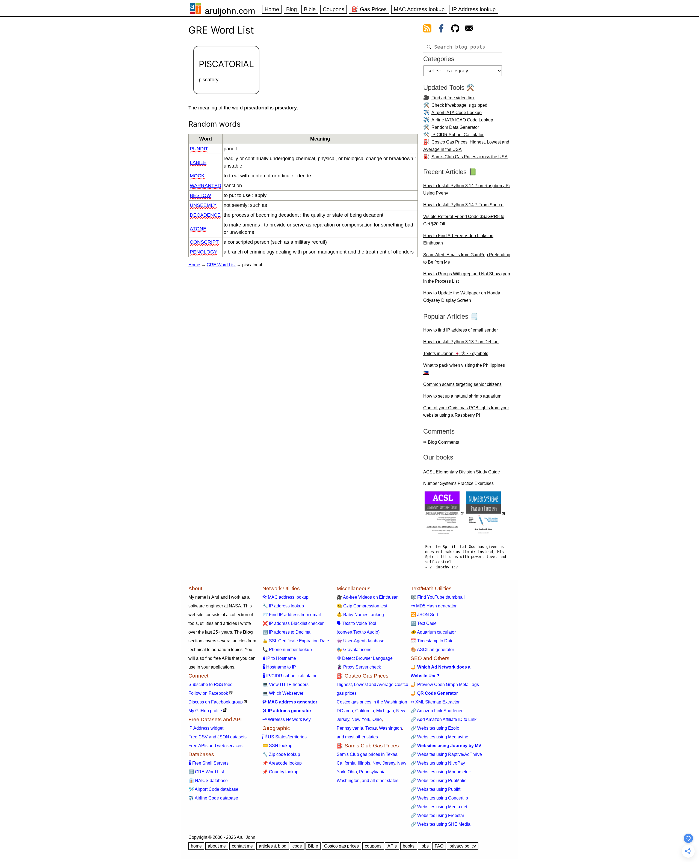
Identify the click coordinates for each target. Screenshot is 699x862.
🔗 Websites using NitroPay (438, 763)
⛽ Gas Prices (369, 9)
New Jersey (383, 763)
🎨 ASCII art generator (432, 649)
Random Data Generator (455, 127)
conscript (204, 242)
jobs (424, 846)
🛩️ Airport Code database (213, 789)
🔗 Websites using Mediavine (439, 737)
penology (203, 252)
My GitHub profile (205, 710)
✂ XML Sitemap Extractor (435, 702)
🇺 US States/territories (284, 737)
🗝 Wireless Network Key (286, 719)
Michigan (385, 710)
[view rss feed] (427, 29)
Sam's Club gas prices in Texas (367, 754)
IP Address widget (205, 728)
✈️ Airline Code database (213, 798)
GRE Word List (221, 265)
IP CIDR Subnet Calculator (457, 134)
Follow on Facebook (208, 693)
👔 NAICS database (208, 780)
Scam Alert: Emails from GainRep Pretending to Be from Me (466, 258)
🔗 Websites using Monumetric (441, 771)
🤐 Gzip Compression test (362, 606)
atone (198, 228)
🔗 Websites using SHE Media (440, 824)
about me (217, 846)
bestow (200, 195)
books (408, 846)
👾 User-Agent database (360, 641)
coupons (373, 846)
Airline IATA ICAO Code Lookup (462, 120)
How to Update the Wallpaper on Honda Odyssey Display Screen (461, 297)
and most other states (357, 737)
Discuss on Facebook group (215, 702)
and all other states (380, 780)
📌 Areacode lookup (282, 763)
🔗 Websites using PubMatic (438, 780)
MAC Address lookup (419, 9)
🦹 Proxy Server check (359, 667)
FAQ (439, 846)
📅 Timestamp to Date (432, 641)
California (364, 710)
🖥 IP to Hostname (279, 658)
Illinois (364, 763)
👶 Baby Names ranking (360, 614)
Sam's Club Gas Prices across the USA (469, 156)
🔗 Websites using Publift (435, 789)
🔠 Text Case (424, 623)
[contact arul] (469, 29)
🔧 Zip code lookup (281, 754)
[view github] (455, 29)
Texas (371, 728)
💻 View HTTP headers (285, 684)
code (297, 846)
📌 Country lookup (280, 771)
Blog (291, 9)
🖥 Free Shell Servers (208, 763)
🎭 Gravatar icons (354, 649)
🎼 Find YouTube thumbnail (438, 597)
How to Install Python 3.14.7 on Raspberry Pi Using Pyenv (466, 189)
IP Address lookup (474, 9)
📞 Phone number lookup (287, 649)
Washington (390, 728)
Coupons (333, 9)
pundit (199, 148)
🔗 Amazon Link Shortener (437, 710)
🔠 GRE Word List (206, 771)
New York (360, 719)
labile (198, 162)
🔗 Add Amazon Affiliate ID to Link (443, 719)
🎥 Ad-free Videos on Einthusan (368, 597)
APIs (392, 846)
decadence (205, 215)
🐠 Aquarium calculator (433, 632)
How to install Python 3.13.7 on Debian (461, 341)
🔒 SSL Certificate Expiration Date (295, 641)
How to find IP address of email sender (460, 330)
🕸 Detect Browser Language (365, 658)
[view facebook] (441, 29)
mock (197, 175)
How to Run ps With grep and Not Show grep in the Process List (466, 278)
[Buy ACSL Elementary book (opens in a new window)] (444, 514)
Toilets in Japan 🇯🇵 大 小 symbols (455, 353)
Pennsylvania (350, 728)
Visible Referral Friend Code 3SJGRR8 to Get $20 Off (463, 220)
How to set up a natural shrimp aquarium (462, 396)
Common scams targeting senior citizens (462, 384)
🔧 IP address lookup (283, 606)
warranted (205, 185)
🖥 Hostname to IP (279, 667)
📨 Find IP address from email (291, 614)
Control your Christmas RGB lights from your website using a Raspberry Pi (466, 411)
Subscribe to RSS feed (210, 684)
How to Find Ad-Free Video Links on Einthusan (458, 239)
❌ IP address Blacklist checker (293, 623)
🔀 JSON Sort (424, 614)
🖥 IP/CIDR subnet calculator (289, 675)
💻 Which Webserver (282, 693)
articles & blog (272, 846)
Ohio (377, 719)
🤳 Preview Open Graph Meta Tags (445, 684)
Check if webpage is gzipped (459, 105)
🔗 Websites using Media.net (439, 806)
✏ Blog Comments (441, 442)
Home (272, 9)
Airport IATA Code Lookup (456, 112)
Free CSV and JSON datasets (217, 737)
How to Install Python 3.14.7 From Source (463, 204)
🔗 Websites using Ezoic (435, 728)
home (196, 846)
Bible (310, 9)
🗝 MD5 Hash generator (434, 606)
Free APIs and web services (215, 745)
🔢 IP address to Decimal (287, 632)
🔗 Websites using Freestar (437, 815)
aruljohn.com (230, 11)
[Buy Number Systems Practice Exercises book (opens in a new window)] (486, 514)
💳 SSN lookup (277, 745)
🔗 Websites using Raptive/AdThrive (446, 754)
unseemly (203, 205)
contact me (242, 846)
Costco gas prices (341, 846)
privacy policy (462, 846)
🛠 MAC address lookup (285, 597)
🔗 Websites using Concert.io (439, 798)
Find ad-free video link (453, 98)
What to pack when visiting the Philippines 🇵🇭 (464, 369)
